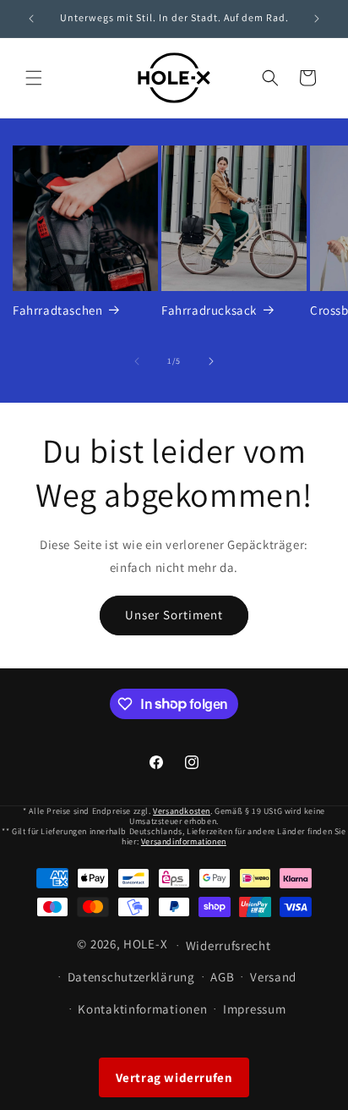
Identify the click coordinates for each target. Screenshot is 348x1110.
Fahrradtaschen (57, 310)
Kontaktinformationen (142, 1009)
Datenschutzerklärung (131, 977)
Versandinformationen (183, 841)
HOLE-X (145, 944)
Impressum (254, 1009)
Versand (273, 977)
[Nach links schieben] (136, 361)
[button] (33, 77)
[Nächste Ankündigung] (316, 18)
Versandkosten (181, 810)
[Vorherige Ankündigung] (31, 18)
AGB (222, 977)
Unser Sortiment (174, 615)
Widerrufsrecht (228, 945)
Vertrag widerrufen (174, 1077)
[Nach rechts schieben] (211, 361)
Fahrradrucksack (209, 310)
